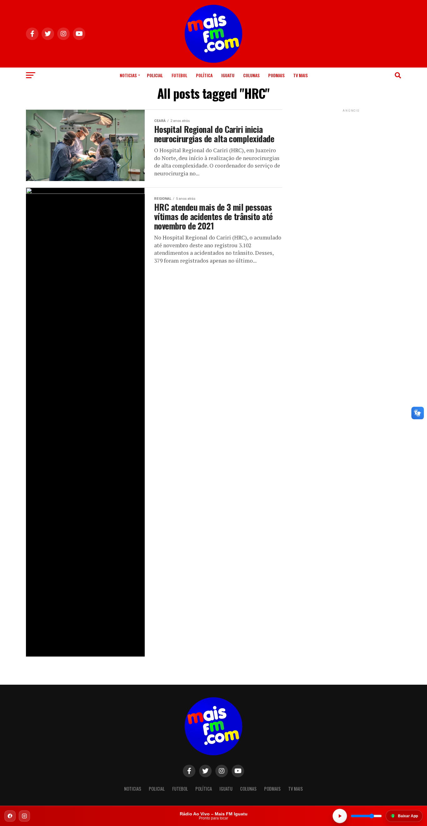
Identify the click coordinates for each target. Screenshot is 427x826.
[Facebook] (10, 816)
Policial (155, 75)
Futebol (179, 75)
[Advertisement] (351, 152)
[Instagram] (24, 816)
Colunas (251, 75)
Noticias (128, 75)
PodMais (276, 75)
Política (204, 75)
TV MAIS (300, 75)
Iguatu (227, 75)
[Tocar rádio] (340, 816)
